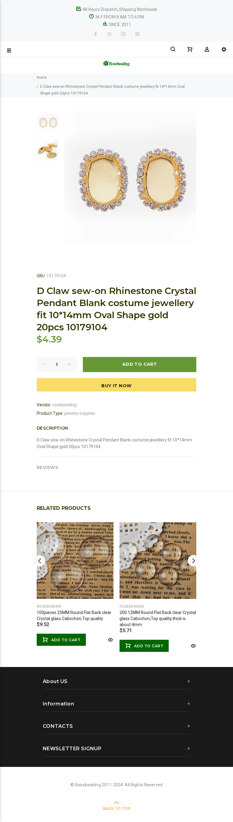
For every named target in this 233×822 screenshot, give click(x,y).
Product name (51, 797)
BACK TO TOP (116, 808)
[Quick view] (109, 639)
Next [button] (193, 560)
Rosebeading (49, 606)
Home (42, 77)
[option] (48, 125)
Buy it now (116, 385)
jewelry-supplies (79, 413)
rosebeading (64, 404)
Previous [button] (39, 560)
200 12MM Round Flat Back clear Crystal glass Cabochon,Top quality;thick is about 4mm (158, 618)
